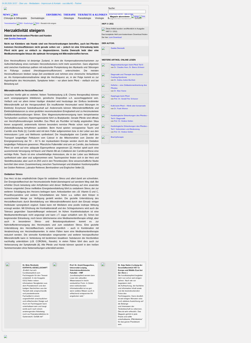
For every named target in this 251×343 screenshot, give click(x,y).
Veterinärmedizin (32, 14)
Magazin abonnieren (120, 16)
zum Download (115, 37)
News (6, 14)
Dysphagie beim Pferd (120, 96)
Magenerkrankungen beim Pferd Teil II (127, 65)
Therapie (69, 14)
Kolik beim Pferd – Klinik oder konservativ (128, 106)
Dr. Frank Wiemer (121, 108)
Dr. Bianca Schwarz (136, 67)
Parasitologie (84, 18)
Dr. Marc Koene (120, 91)
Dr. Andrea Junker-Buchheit (124, 80)
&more (138, 18)
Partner (78, 3)
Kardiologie (54, 18)
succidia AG (67, 3)
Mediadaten (34, 3)
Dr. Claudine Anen (121, 67)
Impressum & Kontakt (51, 3)
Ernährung (54, 14)
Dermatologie (37, 18)
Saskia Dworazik (17, 38)
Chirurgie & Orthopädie (15, 18)
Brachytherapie (117, 137)
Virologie (99, 18)
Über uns (23, 3)
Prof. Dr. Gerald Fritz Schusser (126, 99)
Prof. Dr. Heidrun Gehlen (123, 121)
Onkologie (69, 18)
